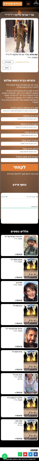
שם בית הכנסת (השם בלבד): (24, 108)
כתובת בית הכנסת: (29, 124)
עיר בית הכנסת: (30, 116)
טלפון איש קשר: (30, 149)
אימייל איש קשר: (29, 140)
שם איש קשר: (31, 132)
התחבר (3, 196)
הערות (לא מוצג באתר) (27, 157)
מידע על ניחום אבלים (22, 62)
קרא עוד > (18, 254)
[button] (28, 4)
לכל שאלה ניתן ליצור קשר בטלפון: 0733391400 (19, 459)
